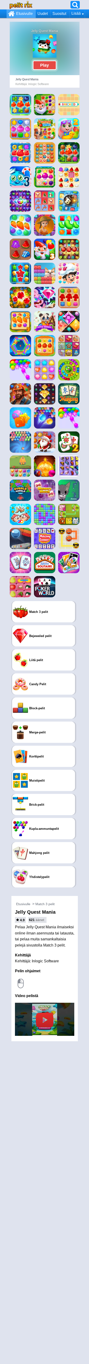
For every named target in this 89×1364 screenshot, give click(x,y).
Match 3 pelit (45, 904)
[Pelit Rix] (20, 5)
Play (44, 65)
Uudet (42, 14)
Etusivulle (24, 14)
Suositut (59, 14)
